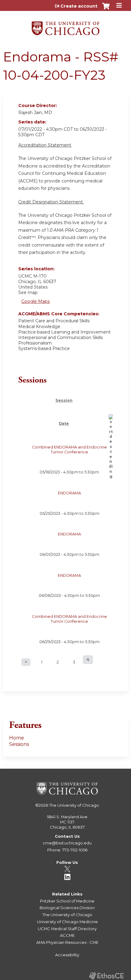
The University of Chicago (74, 805)
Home (16, 738)
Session (64, 400)
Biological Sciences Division (67, 907)
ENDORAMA (69, 493)
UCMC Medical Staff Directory (67, 928)
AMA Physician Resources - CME (67, 942)
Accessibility (67, 954)
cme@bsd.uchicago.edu (67, 842)
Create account (78, 6)
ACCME (67, 935)
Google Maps (35, 301)
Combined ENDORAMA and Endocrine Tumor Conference (69, 449)
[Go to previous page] (25, 662)
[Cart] (106, 9)
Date (64, 423)
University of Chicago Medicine (67, 921)
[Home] (65, 26)
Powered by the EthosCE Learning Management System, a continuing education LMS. (106, 975)
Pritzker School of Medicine (67, 901)
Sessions (19, 744)
